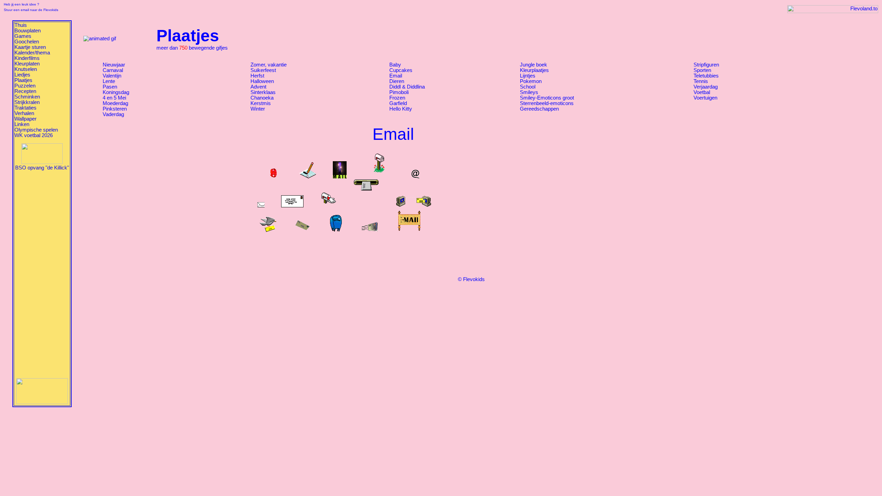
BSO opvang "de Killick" (42, 167)
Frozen (397, 98)
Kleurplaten (27, 63)
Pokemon (531, 81)
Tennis (701, 81)
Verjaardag (706, 87)
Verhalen (24, 113)
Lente (109, 81)
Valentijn (112, 76)
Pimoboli (399, 92)
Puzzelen (24, 86)
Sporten (702, 70)
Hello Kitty (400, 109)
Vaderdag (113, 114)
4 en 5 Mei (114, 98)
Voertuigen (705, 98)
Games (22, 36)
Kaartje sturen (30, 47)
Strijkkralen (27, 102)
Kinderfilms (27, 58)
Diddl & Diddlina (407, 87)
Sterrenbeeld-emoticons (547, 103)
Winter (257, 109)
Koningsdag (116, 92)
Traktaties (25, 108)
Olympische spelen (36, 130)
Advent (258, 87)
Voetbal (702, 92)
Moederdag (115, 103)
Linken (21, 124)
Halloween (262, 81)
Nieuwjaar (114, 65)
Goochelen (26, 41)
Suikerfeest (263, 70)
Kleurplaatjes (534, 70)
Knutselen (25, 69)
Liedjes (22, 75)
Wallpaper (25, 119)
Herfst (257, 76)
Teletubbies (706, 76)
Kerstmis (260, 103)
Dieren (396, 81)
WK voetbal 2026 (33, 135)
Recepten (25, 91)
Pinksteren (115, 109)
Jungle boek (533, 65)
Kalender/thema (32, 52)
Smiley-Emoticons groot (547, 98)
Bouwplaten (27, 30)
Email (395, 76)
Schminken (27, 97)
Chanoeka (262, 98)
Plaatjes (23, 80)
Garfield (398, 103)
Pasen (110, 87)
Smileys (529, 92)
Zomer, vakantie (268, 65)
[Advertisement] (42, 273)
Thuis (20, 25)
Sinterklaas (263, 92)
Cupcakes (400, 70)
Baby (395, 65)
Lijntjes (527, 76)
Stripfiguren (706, 65)
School (527, 87)
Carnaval (113, 70)
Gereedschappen (539, 109)
